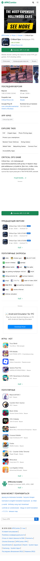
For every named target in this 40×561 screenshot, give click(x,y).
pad (20, 267)
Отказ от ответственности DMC (13, 538)
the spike (30, 267)
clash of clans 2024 (30, 280)
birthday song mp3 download (18, 504)
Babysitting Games (19, 146)
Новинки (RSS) (30, 551)
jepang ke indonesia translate (12, 497)
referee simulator (11, 294)
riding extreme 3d (11, 276)
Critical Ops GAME (11, 157)
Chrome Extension (8, 541)
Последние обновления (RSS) (12, 551)
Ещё (19, 247)
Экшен (34, 61)
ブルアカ (16, 280)
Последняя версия (11, 86)
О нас (23, 528)
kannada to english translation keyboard (16, 501)
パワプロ (5, 511)
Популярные (8, 390)
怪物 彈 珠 (8, 285)
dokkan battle (9, 267)
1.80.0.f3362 (8, 93)
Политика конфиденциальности (13, 535)
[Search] (36, 519)
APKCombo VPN (21, 541)
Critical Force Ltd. (17, 45)
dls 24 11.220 (31, 258)
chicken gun (18, 258)
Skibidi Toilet (7, 146)
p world (4, 504)
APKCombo (5, 35)
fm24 (32, 271)
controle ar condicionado (10, 508)
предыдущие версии (20, 61)
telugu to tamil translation (29, 508)
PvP (4, 133)
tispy (7, 289)
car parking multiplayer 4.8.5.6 (15, 271)
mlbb (7, 258)
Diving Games (25, 142)
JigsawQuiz (17, 545)
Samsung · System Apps (11, 548)
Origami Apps (11, 133)
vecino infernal (18, 289)
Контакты (29, 538)
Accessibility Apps (9, 151)
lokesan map (13, 511)
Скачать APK (21, 50)
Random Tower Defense (11, 142)
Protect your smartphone (11, 137)
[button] (33, 2)
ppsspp (22, 262)
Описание (6, 61)
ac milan (34, 501)
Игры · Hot (7, 339)
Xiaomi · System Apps (30, 545)
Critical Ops (16, 39)
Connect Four (32, 146)
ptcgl (7, 280)
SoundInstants (7, 545)
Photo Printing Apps (25, 133)
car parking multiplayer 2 (25, 285)
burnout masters (27, 276)
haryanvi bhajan (28, 497)
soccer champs (10, 262)
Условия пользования (10, 531)
